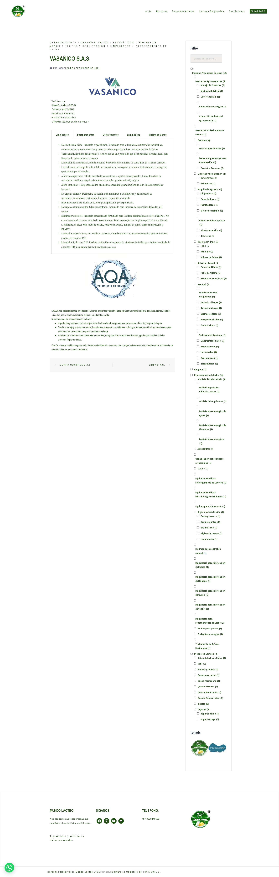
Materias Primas (207, 241)
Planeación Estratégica (212, 106)
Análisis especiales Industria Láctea (209, 389)
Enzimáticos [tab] (133, 134)
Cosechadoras (210, 199)
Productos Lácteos (205, 653)
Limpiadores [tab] (62, 134)
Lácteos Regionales (211, 11)
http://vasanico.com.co (74, 121)
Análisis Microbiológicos (211, 441)
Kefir (201, 663)
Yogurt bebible (210, 713)
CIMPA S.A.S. (157, 364)
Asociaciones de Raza (212, 148)
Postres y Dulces (207, 669)
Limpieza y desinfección (211, 173)
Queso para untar (208, 675)
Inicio (148, 11)
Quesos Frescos (207, 686)
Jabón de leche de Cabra (211, 658)
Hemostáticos (210, 346)
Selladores (208, 183)
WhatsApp (258, 11)
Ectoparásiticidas (212, 319)
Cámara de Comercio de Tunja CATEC (136, 871)
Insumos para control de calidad (208, 551)
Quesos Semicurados (210, 698)
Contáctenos (237, 11)
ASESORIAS (205, 449)
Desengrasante (63, 42)
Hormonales (209, 352)
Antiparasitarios (211, 308)
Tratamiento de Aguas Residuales (207, 646)
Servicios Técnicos (212, 168)
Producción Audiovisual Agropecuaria (211, 118)
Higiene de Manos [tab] (158, 134)
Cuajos (202, 468)
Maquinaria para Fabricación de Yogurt (210, 607)
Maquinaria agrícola (209, 189)
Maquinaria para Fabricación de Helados (210, 579)
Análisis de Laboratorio (211, 379)
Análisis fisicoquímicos (212, 401)
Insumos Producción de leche (209, 73)
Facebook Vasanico (64, 113)
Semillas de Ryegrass (214, 278)
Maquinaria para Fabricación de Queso (210, 593)
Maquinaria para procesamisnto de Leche (209, 621)
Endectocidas (209, 325)
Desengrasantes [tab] (85, 134)
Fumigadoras (209, 205)
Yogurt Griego (210, 719)
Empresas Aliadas (183, 11)
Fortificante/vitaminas (212, 335)
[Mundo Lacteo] (18, 11)
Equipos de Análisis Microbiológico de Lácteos (210, 494)
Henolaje (207, 251)
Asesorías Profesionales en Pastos (209, 132)
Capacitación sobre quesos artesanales (209, 461)
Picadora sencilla (211, 230)
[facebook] (99, 820)
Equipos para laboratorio (210, 506)
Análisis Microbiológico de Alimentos (212, 427)
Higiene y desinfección (85, 46)
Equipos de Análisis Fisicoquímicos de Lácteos (210, 480)
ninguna (200, 369)
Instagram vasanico (64, 117)
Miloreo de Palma (211, 257)
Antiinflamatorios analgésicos (208, 294)
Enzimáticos (123, 42)
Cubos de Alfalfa (211, 267)
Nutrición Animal (207, 263)
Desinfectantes (94, 42)
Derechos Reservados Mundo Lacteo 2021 (73, 871)
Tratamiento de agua (210, 634)
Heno (205, 245)
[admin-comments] (121, 820)
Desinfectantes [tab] (111, 134)
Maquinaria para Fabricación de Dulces (210, 565)
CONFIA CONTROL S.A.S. (76, 364)
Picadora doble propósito (212, 222)
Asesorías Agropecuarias (210, 81)
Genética (203, 140)
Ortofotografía (210, 96)
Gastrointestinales (212, 340)
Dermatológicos (211, 313)
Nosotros (162, 11)
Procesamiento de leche (208, 375)
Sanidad (203, 284)
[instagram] (106, 820)
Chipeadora (208, 193)
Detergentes (209, 178)
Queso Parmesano (208, 681)
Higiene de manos (211, 533)
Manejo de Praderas (212, 85)
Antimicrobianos (211, 302)
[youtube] (114, 820)
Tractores (207, 236)
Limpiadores (120, 46)
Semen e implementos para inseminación (213, 160)
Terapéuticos (209, 363)
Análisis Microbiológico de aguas (212, 413)
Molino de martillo (212, 210)
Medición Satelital (212, 91)
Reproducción (209, 358)
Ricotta (203, 703)
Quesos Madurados (209, 692)
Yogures (203, 709)
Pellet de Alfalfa (210, 273)
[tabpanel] (112, 196)
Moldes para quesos (209, 628)
